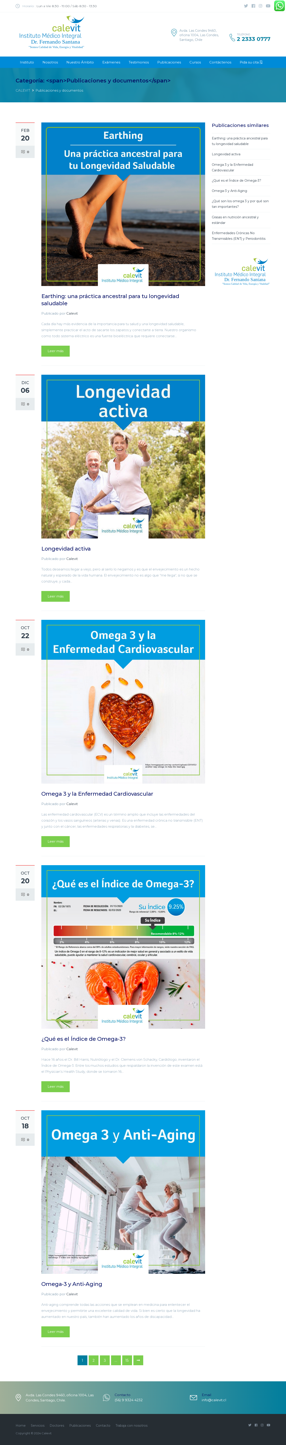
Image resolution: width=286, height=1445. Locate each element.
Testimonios (139, 62)
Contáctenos (220, 62)
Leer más (55, 351)
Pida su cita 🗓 (251, 62)
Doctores (57, 1426)
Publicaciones (169, 62)
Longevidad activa (66, 548)
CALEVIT (23, 90)
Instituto (27, 62)
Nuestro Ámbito (80, 62)
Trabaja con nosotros (131, 1426)
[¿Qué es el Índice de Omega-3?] (123, 946)
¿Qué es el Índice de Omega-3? (83, 1039)
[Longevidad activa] (123, 456)
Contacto (103, 1426)
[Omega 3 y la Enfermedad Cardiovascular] (123, 701)
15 (127, 1360)
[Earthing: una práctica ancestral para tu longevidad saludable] (123, 204)
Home (21, 1426)
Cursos (195, 62)
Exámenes (111, 62)
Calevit (72, 313)
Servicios (37, 1426)
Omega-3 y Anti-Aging (71, 1284)
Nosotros (50, 62)
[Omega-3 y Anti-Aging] (123, 1192)
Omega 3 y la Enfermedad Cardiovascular (97, 794)
